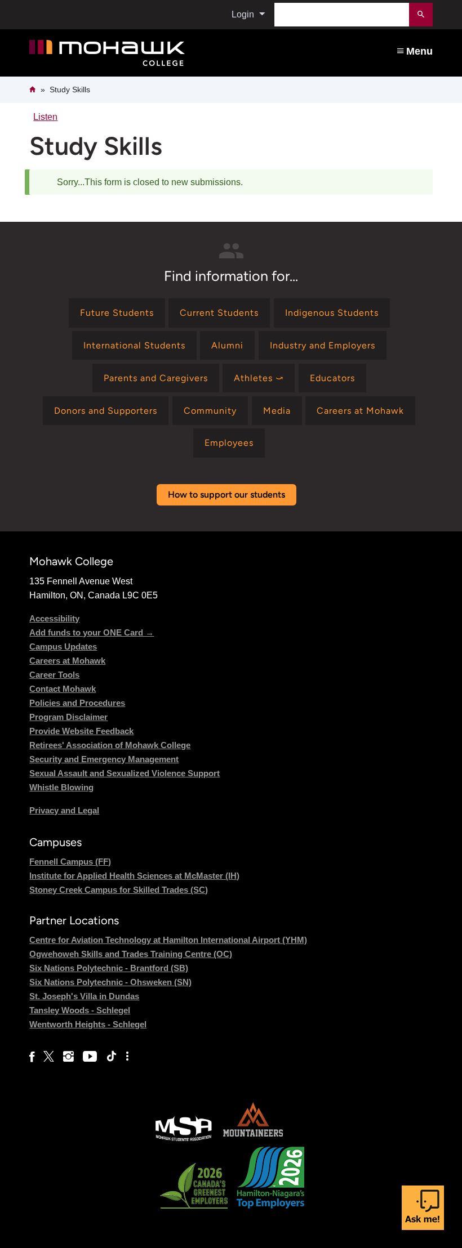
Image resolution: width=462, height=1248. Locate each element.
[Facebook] (31, 1056)
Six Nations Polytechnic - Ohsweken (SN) (110, 982)
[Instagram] (68, 1056)
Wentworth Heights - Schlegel (87, 1024)
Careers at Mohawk (67, 660)
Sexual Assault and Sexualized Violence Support (124, 773)
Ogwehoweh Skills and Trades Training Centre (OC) (130, 954)
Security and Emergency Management (104, 759)
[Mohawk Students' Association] (184, 1139)
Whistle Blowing (61, 787)
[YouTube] (90, 1056)
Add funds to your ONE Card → (91, 632)
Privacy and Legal (64, 810)
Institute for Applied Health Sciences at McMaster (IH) (134, 875)
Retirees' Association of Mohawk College (109, 745)
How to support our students (226, 494)
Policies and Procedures (77, 703)
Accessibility (54, 618)
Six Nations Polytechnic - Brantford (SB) (108, 968)
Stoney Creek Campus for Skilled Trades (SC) (118, 889)
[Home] (150, 53)
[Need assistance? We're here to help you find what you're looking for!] (423, 1208)
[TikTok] (111, 1056)
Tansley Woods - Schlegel (79, 1010)
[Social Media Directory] (127, 1056)
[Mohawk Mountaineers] (252, 1139)
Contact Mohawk (62, 689)
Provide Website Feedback (81, 731)
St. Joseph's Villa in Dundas (84, 996)
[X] (48, 1056)
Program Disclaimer (68, 717)
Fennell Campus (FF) (70, 861)
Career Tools (54, 674)
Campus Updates (63, 646)
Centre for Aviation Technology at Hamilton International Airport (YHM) (168, 940)
